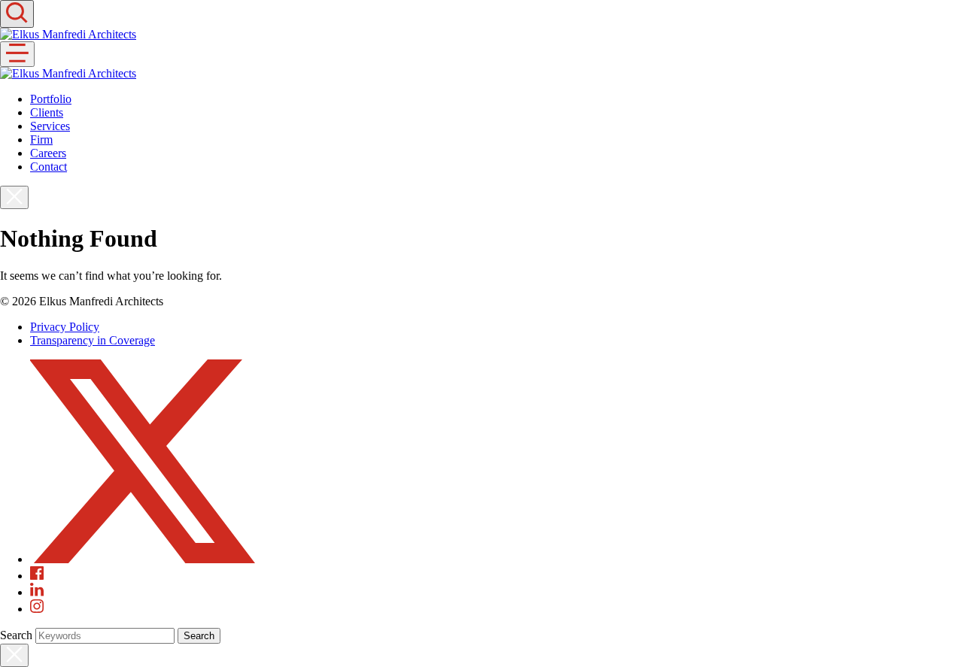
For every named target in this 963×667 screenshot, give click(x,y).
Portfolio (50, 98)
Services (50, 126)
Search (16, 635)
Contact (48, 166)
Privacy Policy (64, 326)
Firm (41, 139)
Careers (48, 153)
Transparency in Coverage (92, 340)
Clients (46, 112)
